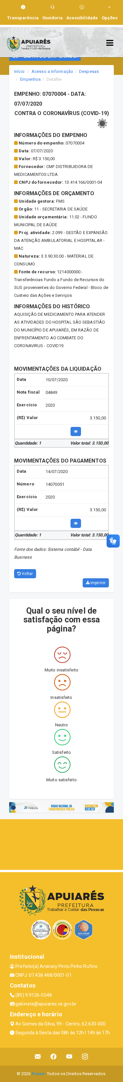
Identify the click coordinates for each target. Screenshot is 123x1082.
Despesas (89, 71)
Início (19, 71)
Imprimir (98, 583)
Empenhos (30, 79)
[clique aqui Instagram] (85, 1056)
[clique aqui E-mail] (38, 1056)
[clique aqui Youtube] (69, 1056)
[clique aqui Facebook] (53, 1056)
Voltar (27, 573)
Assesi (38, 1073)
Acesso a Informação (52, 71)
